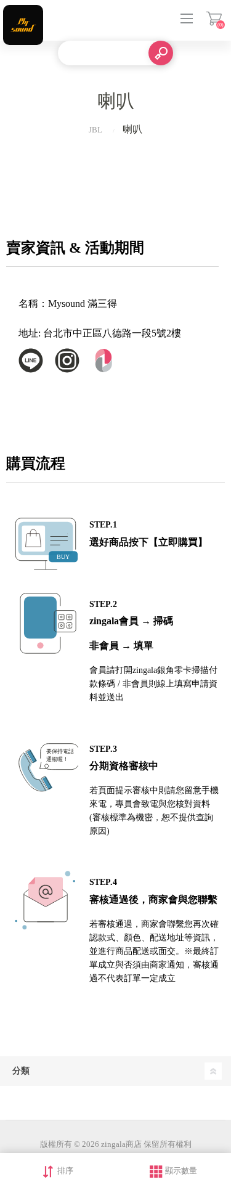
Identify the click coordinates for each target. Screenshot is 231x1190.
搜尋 (160, 53)
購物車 (214, 18)
